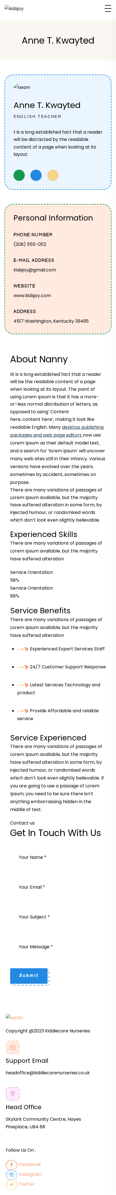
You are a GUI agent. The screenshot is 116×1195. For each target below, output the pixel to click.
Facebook (29, 1164)
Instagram (30, 1174)
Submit (29, 975)
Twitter (26, 1184)
